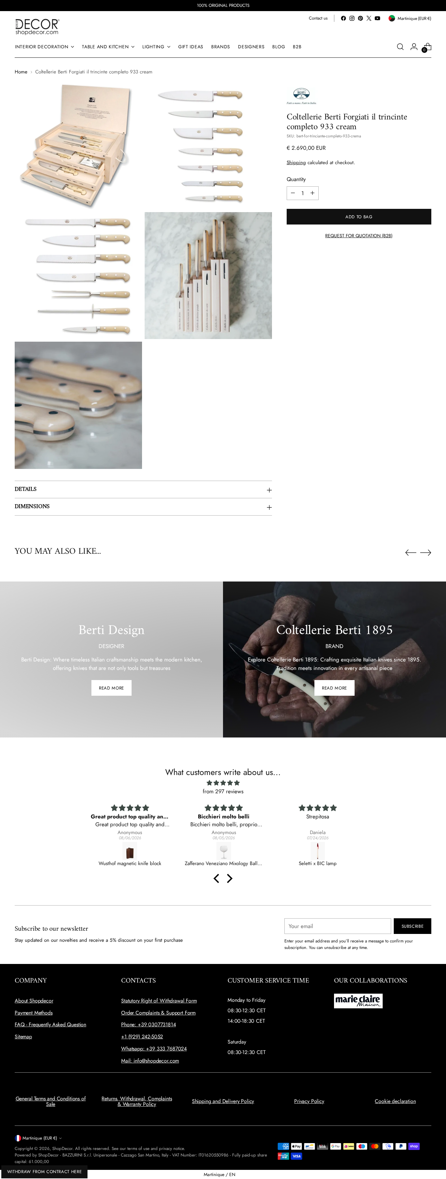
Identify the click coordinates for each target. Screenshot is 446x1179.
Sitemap (23, 1036)
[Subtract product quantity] (293, 192)
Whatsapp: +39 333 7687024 (154, 1048)
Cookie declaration (395, 1101)
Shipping (296, 162)
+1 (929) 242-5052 (142, 1036)
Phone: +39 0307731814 (148, 1024)
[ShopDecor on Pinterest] (360, 18)
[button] (218, 878)
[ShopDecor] (37, 27)
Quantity (296, 179)
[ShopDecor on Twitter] (369, 18)
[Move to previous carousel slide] (410, 552)
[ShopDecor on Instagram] (352, 18)
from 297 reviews (223, 791)
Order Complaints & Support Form (158, 1012)
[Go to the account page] (414, 46)
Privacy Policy (309, 1101)
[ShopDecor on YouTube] (377, 18)
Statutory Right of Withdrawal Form (159, 1000)
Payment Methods (34, 1012)
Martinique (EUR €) (40, 1138)
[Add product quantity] (312, 192)
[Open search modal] (400, 46)
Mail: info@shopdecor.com (150, 1060)
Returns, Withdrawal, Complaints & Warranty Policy (137, 1101)
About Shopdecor (34, 1000)
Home (21, 71)
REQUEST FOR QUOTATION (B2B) (358, 235)
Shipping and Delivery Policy (223, 1101)
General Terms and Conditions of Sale (51, 1101)
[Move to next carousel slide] (425, 552)
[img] (223, 783)
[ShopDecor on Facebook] (343, 18)
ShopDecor (62, 1148)
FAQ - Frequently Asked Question (50, 1024)
